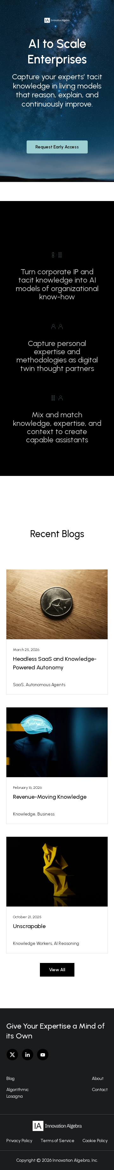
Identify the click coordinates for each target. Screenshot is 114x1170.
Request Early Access (57, 147)
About (98, 1078)
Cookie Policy (95, 1140)
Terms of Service (57, 1140)
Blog (10, 1078)
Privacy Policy (19, 1140)
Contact (100, 1089)
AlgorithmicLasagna (17, 1093)
